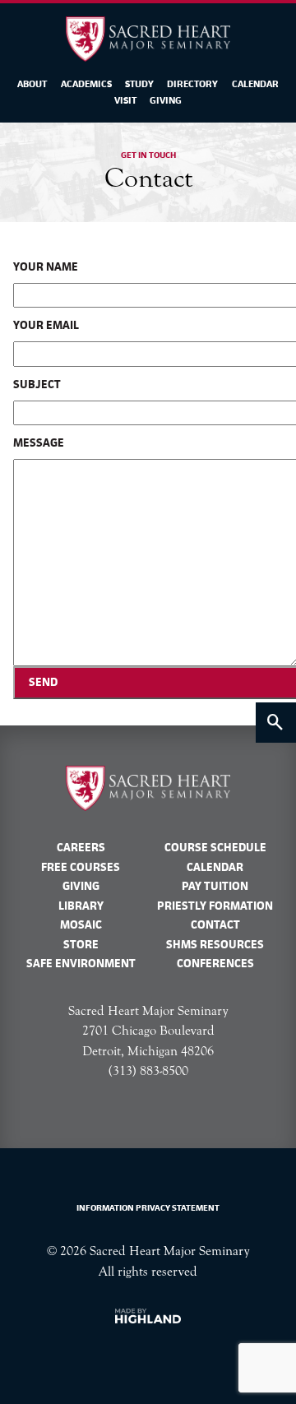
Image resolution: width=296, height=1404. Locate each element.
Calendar (255, 83)
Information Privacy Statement (148, 1207)
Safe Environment (81, 963)
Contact (215, 924)
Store (81, 944)
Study (139, 83)
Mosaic (81, 924)
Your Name (45, 266)
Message (38, 442)
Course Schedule (215, 847)
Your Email (46, 324)
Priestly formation (215, 905)
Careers (81, 847)
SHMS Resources (215, 944)
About (32, 83)
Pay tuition (215, 885)
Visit (125, 100)
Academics (86, 83)
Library (81, 905)
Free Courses (80, 867)
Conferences (215, 963)
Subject (37, 384)
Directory (192, 83)
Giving (166, 100)
